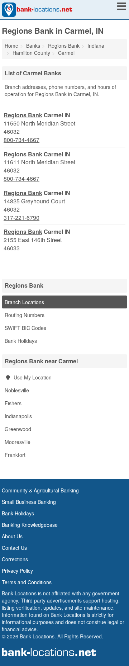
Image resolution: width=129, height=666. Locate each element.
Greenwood (18, 429)
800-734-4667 (21, 140)
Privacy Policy (17, 570)
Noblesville (17, 390)
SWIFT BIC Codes (25, 327)
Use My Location (32, 377)
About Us (12, 536)
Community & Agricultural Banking (40, 490)
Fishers (13, 403)
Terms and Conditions (27, 582)
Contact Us (14, 547)
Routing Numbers (24, 314)
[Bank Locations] (37, 9)
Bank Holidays (21, 340)
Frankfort (15, 454)
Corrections (15, 559)
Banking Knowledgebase (30, 524)
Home (11, 45)
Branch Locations (24, 302)
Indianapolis (18, 416)
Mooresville (17, 441)
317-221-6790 (21, 218)
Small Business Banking (29, 501)
